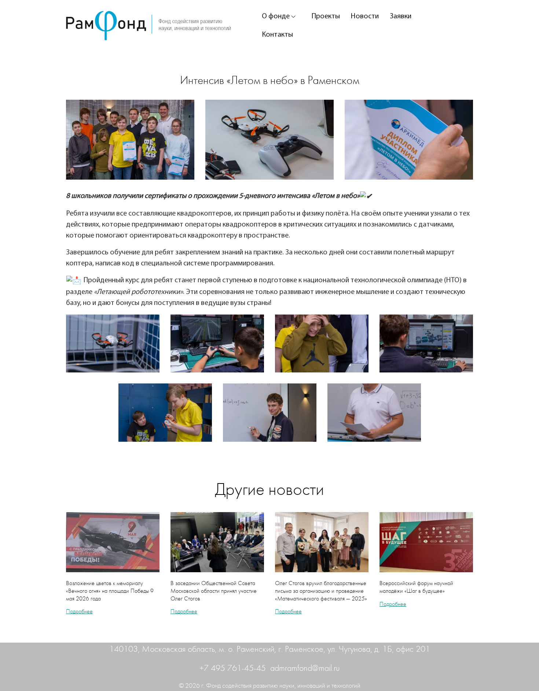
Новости (365, 16)
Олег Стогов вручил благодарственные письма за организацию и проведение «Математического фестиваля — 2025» (321, 591)
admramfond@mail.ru (305, 668)
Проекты (326, 16)
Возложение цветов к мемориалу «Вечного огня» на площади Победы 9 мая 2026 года (110, 591)
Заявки (400, 16)
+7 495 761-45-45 (233, 668)
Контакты (277, 34)
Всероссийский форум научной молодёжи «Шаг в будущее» (416, 587)
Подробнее (79, 611)
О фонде (276, 16)
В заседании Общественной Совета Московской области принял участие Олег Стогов (213, 591)
